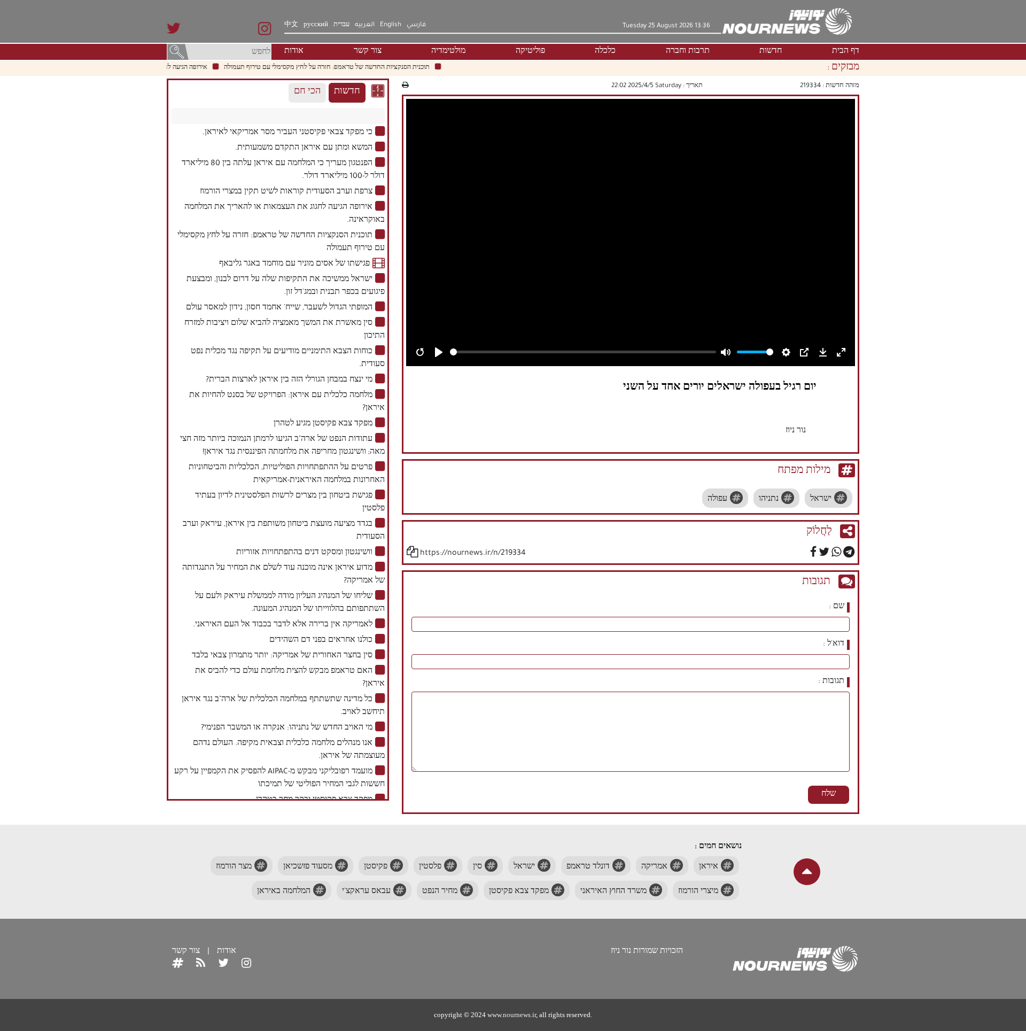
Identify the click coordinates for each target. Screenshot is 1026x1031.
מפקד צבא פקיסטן (519, 892)
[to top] (807, 871)
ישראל (820, 499)
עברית (341, 25)
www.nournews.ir (511, 1015)
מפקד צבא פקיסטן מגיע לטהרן (323, 424)
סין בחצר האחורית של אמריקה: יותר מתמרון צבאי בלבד (282, 656)
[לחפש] (178, 53)
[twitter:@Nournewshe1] (223, 964)
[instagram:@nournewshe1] (246, 964)
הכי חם (307, 92)
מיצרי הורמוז (698, 892)
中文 (291, 25)
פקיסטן (375, 867)
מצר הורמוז (234, 867)
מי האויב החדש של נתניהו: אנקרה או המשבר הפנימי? (286, 728)
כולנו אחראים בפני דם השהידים (320, 641)
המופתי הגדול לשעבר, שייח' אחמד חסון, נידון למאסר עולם (279, 308)
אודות (294, 52)
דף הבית (845, 52)
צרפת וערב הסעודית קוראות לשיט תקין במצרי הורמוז (286, 192)
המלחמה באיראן (283, 892)
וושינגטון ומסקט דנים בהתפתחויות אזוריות (304, 553)
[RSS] (200, 964)
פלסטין (430, 867)
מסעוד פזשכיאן (307, 867)
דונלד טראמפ (588, 867)
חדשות (770, 52)
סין (477, 867)
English (390, 25)
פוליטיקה (530, 52)
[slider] (583, 352)
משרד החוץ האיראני (613, 892)
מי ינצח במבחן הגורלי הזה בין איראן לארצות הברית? (289, 380)
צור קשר (368, 52)
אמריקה (654, 867)
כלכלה (605, 52)
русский (316, 25)
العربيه (365, 25)
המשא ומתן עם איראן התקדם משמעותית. (303, 148)
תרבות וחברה (688, 52)
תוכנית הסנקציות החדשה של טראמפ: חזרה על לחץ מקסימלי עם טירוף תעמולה (340, 68)
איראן (708, 867)
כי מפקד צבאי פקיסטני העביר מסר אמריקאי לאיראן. (287, 133)
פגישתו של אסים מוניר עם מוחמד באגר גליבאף (294, 264)
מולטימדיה (448, 52)
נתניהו (769, 499)
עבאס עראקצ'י (366, 892)
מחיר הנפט (439, 892)
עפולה (717, 499)
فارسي (416, 25)
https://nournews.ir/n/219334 (473, 553)
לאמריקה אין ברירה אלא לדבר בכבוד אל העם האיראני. (282, 625)
